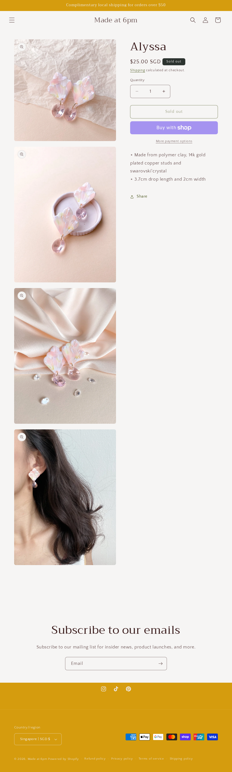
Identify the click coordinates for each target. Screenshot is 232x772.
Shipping (137, 70)
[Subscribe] (160, 663)
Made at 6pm (37, 759)
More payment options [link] (174, 141)
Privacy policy (122, 758)
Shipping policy (181, 758)
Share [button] (142, 196)
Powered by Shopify (63, 759)
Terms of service (151, 758)
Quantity (137, 80)
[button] (12, 20)
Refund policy (95, 758)
